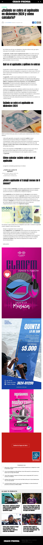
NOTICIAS (23, 540)
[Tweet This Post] (35, 23)
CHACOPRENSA (9, 22)
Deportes (30, 540)
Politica (26, 540)
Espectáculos (34, 540)
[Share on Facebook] (33, 23)
